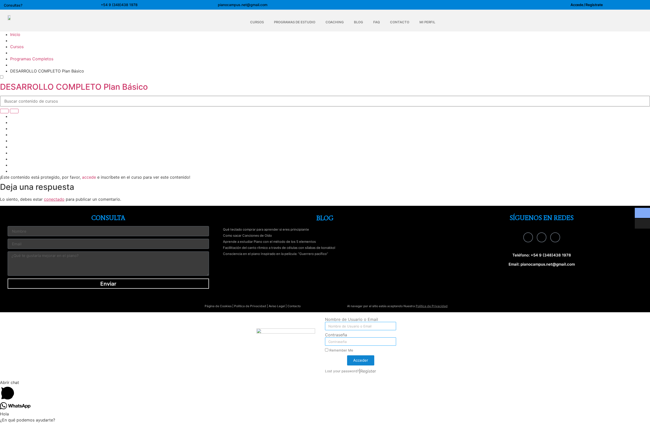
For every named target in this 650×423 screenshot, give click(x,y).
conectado (54, 199)
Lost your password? (342, 371)
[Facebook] (528, 237)
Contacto (294, 306)
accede (89, 177)
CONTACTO (399, 22)
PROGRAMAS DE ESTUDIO (294, 22)
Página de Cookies (218, 306)
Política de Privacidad (250, 306)
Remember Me (340, 350)
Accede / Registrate (587, 5)
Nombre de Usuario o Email (351, 319)
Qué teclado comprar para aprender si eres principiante (266, 229)
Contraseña (336, 335)
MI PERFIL (427, 22)
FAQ (376, 22)
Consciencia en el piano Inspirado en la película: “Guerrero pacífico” (275, 254)
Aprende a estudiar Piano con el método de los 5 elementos (269, 242)
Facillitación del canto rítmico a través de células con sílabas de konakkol (279, 248)
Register (368, 371)
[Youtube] (555, 237)
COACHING (335, 22)
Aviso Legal (277, 306)
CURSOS (257, 22)
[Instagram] (541, 237)
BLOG (358, 22)
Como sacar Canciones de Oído (247, 235)
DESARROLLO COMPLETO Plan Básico (74, 87)
